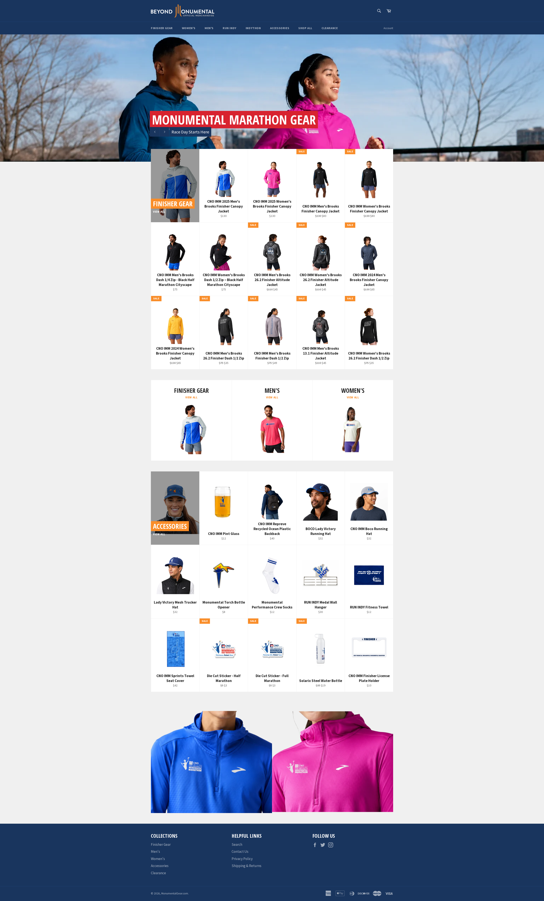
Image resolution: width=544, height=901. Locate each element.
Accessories (160, 865)
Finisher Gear (161, 844)
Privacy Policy (242, 858)
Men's (155, 851)
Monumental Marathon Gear (234, 119)
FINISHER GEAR (162, 28)
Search (237, 844)
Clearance (158, 873)
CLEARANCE (330, 28)
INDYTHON (253, 28)
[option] (272, 98)
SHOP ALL (305, 28)
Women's (158, 858)
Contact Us (240, 851)
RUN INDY (230, 28)
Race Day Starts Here (190, 131)
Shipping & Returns (246, 865)
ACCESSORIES (279, 28)
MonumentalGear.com (174, 893)
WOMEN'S (189, 28)
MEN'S (209, 28)
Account (388, 28)
